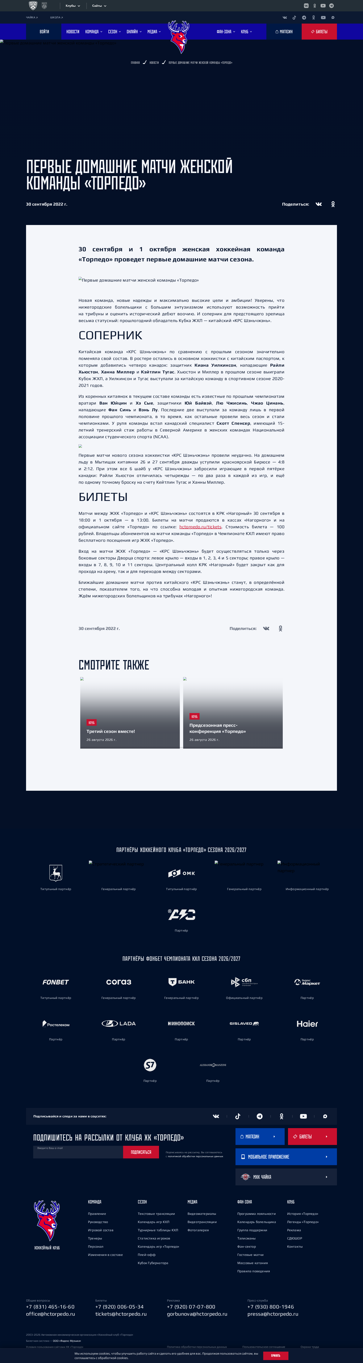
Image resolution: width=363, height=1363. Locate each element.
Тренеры (95, 1238)
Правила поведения (253, 1271)
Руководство (98, 1222)
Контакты (295, 1246)
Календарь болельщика (256, 1222)
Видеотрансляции (202, 1222)
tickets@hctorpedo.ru (121, 1314)
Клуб (291, 1202)
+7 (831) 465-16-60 (50, 1306)
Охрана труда (310, 1346)
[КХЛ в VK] (306, 5)
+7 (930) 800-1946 (270, 1306)
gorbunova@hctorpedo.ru (197, 1314)
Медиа (192, 1202)
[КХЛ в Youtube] (323, 5)
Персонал (96, 1246)
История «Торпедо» (302, 1213)
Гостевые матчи (250, 1255)
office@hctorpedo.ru (50, 1314)
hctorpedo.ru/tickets (200, 526)
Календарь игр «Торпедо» (158, 1246)
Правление (97, 1213)
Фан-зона (244, 1202)
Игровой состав (100, 1230)
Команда (94, 1202)
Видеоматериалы (202, 1213)
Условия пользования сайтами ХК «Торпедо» (54, 1346)
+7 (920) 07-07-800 (191, 1306)
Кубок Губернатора (153, 1263)
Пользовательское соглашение (263, 1346)
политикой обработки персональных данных (195, 1156)
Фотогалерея (198, 1230)
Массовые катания (252, 1263)
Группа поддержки (252, 1230)
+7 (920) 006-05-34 (119, 1306)
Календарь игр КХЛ (153, 1222)
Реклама (294, 1230)
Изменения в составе (105, 1255)
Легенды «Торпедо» (303, 1222)
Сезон (142, 1202)
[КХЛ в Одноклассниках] (314, 5)
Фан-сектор (246, 1246)
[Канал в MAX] (333, 17)
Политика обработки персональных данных (197, 1346)
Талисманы (246, 1238)
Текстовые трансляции (156, 1213)
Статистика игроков (154, 1238)
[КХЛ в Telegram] (331, 5)
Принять (275, 1356)
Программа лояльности (256, 1213)
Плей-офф (147, 1255)
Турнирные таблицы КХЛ (158, 1230)
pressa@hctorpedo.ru (272, 1314)
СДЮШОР (294, 1238)
